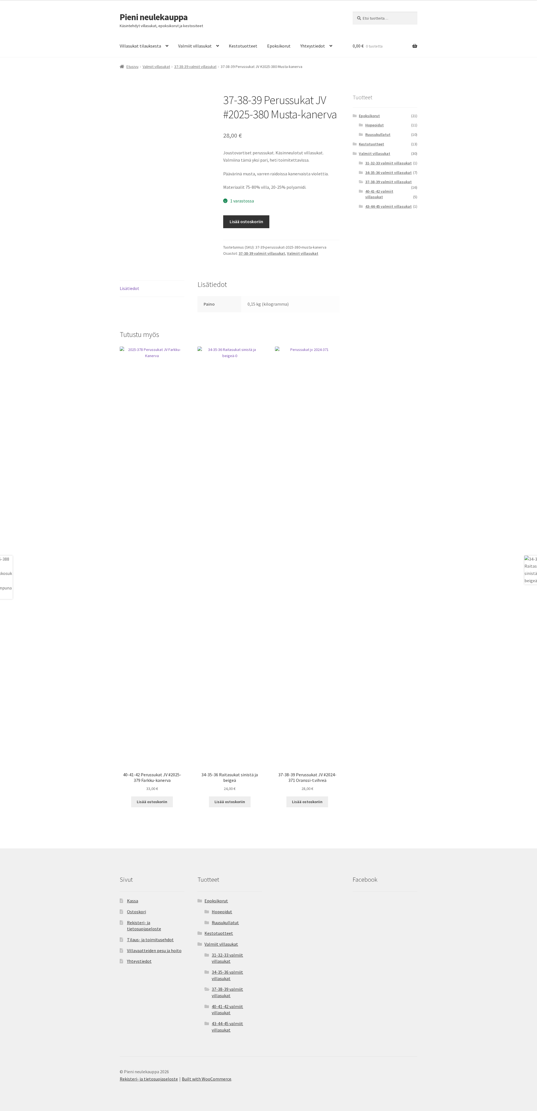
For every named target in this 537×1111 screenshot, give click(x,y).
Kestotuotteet (243, 46)
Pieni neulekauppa (154, 17)
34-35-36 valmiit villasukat (388, 172)
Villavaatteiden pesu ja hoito (154, 950)
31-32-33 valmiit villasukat (388, 163)
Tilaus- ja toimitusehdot (150, 939)
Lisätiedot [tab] (129, 288)
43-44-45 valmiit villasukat (388, 206)
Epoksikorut (279, 46)
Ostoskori (136, 911)
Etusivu (132, 66)
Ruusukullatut (377, 134)
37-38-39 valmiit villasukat (195, 66)
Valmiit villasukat (195, 46)
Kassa (132, 901)
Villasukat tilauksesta (140, 46)
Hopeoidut (374, 125)
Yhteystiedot (312, 46)
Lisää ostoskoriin (246, 221)
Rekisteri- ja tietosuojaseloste (149, 1079)
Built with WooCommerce (206, 1079)
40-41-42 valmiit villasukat (379, 194)
